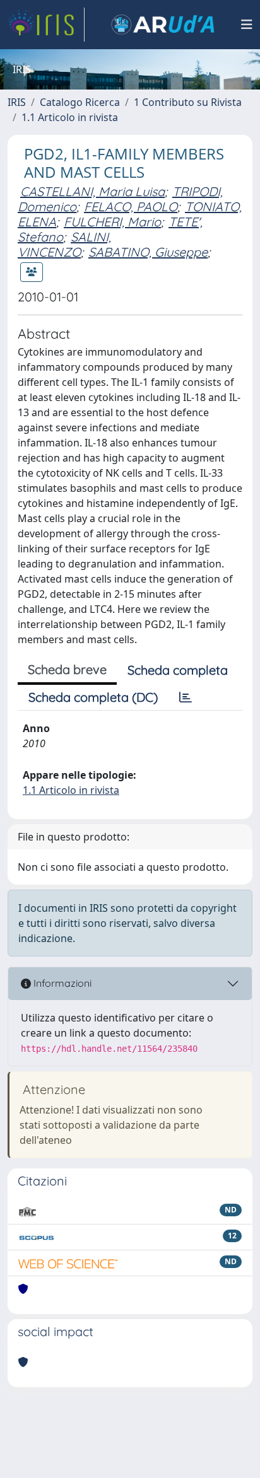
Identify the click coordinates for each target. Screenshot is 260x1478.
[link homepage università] (163, 25)
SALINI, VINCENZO (64, 244)
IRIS (17, 102)
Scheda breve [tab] (67, 669)
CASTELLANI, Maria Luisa (92, 191)
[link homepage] (46, 25)
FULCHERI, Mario (112, 222)
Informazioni (61, 983)
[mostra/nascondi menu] (246, 24)
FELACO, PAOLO (130, 206)
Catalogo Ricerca (80, 102)
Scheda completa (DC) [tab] (93, 697)
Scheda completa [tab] (177, 670)
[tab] (185, 697)
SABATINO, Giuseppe (148, 252)
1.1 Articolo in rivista (69, 117)
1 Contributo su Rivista (188, 102)
